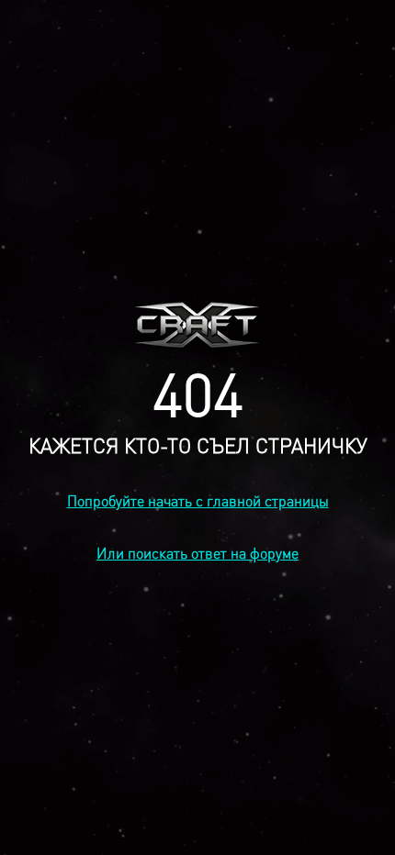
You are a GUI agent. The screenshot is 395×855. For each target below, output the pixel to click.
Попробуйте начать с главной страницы (198, 500)
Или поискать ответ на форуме (197, 552)
